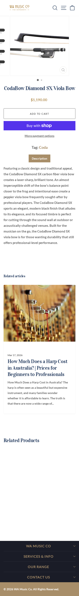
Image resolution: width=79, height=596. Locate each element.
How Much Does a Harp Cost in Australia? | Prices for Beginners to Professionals (38, 368)
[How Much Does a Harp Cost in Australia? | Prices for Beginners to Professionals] (37, 313)
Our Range (38, 567)
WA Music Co (38, 546)
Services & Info (39, 556)
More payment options (39, 136)
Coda (43, 147)
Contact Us (38, 577)
